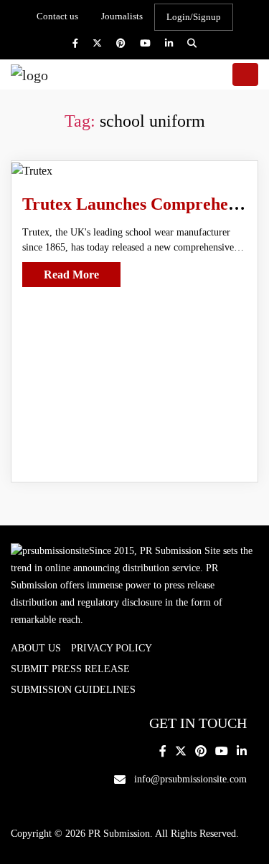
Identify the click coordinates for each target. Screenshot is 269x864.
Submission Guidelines (73, 689)
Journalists (122, 16)
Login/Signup (193, 16)
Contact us (57, 16)
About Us (36, 648)
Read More (71, 274)
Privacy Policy (111, 648)
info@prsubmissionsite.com (190, 779)
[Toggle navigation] (245, 74)
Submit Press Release (70, 669)
